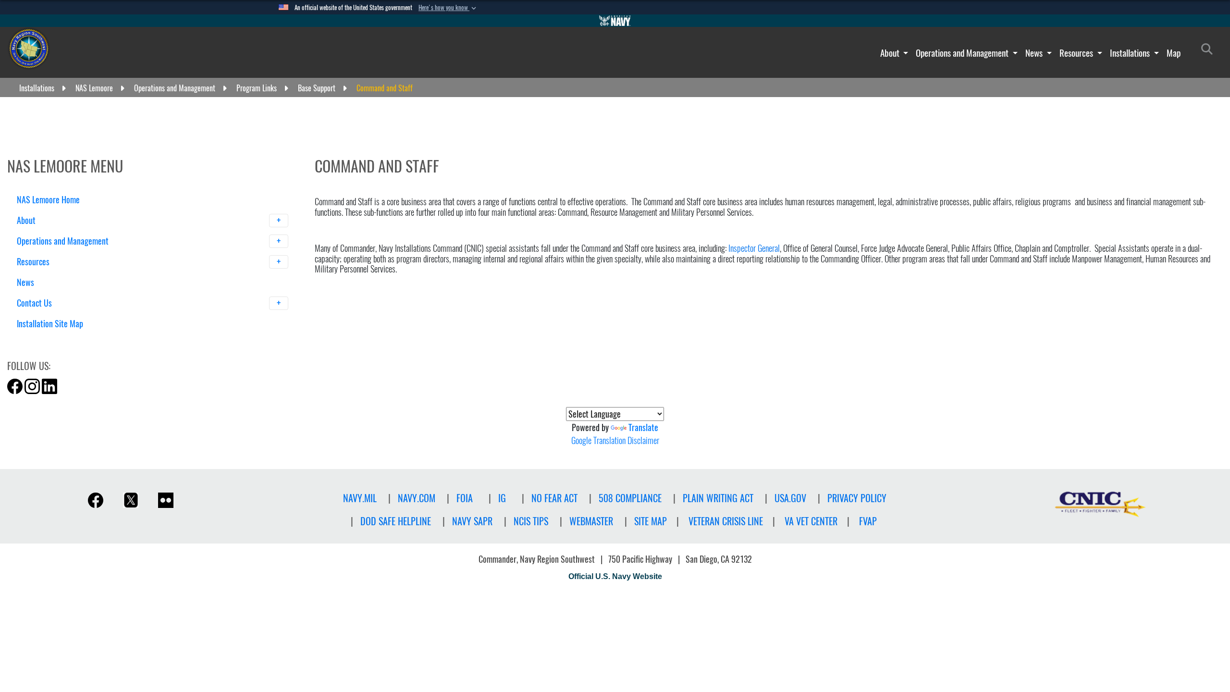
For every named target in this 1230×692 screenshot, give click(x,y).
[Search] (67, 340)
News (1035, 53)
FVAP (868, 521)
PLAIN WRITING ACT (718, 498)
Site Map (650, 521)
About (890, 53)
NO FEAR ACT (554, 498)
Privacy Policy (856, 498)
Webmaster (591, 521)
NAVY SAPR (472, 521)
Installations (1131, 53)
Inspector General (754, 248)
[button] (448, 7)
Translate (643, 427)
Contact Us (35, 303)
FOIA (464, 498)
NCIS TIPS (531, 521)
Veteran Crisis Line (726, 521)
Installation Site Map (50, 324)
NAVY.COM (416, 498)
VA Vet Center (811, 521)
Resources (1077, 53)
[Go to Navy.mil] (615, 20)
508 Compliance (630, 498)
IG (502, 498)
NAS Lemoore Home (48, 200)
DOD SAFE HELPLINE (395, 521)
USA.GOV (790, 498)
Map (1174, 53)
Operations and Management (963, 53)
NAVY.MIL (360, 498)
